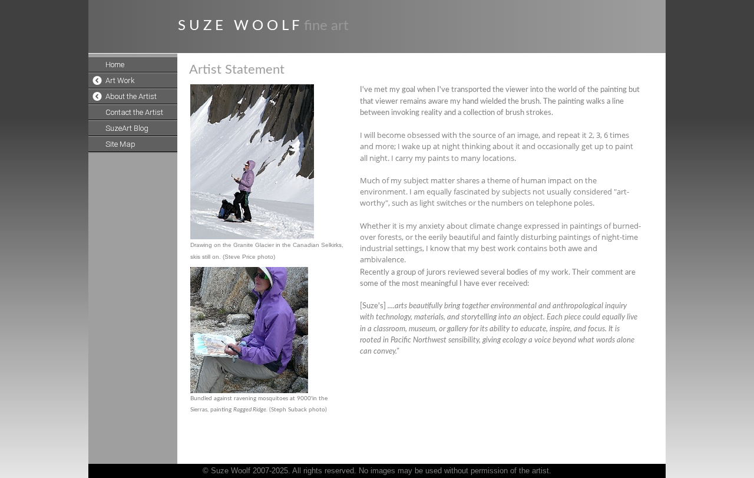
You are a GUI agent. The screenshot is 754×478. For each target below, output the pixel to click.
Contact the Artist (134, 112)
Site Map (120, 144)
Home (114, 64)
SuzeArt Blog (126, 128)
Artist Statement (237, 69)
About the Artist (131, 96)
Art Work (120, 80)
